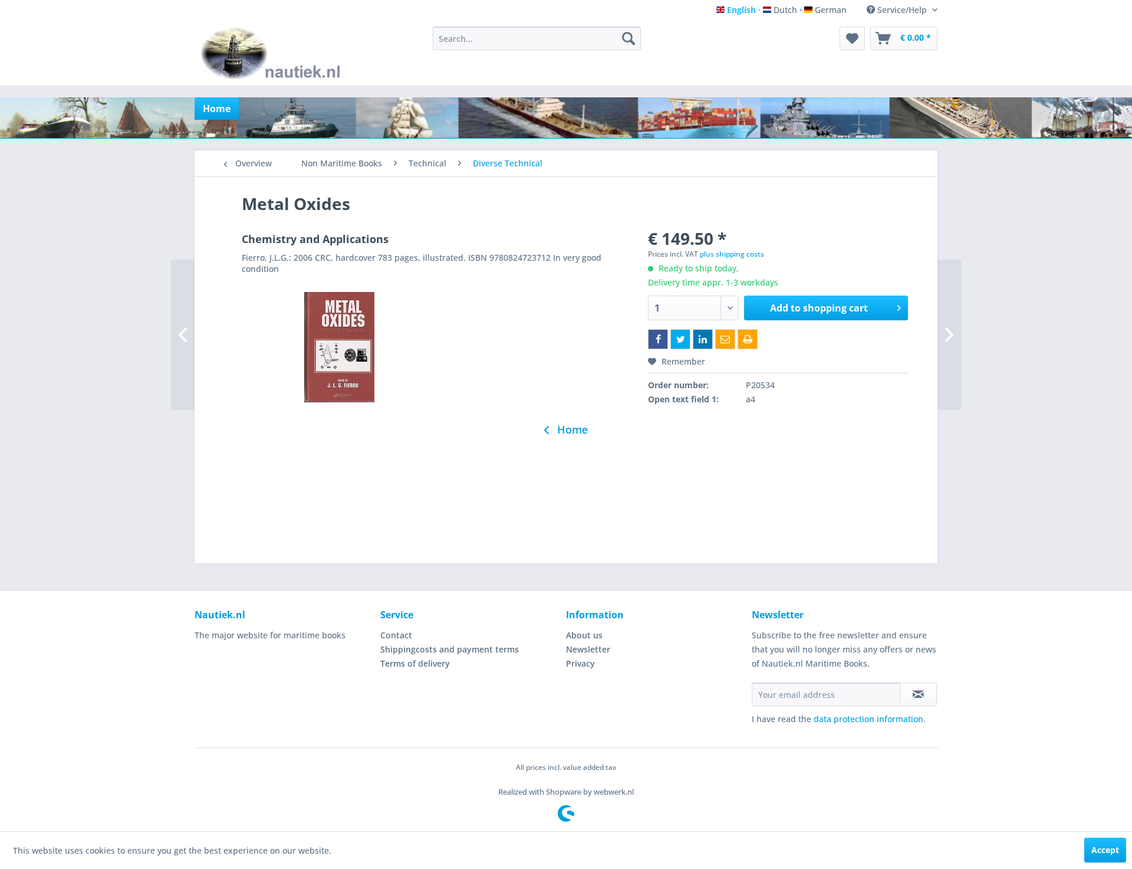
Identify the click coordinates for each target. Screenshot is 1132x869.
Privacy (580, 663)
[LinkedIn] (702, 339)
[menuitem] (537, 38)
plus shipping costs (732, 254)
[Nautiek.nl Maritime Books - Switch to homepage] (273, 53)
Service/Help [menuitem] (902, 9)
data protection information (868, 718)
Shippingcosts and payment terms (449, 649)
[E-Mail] (725, 339)
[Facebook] (658, 339)
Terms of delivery (415, 663)
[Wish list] (852, 38)
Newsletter (588, 649)
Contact (396, 635)
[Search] (628, 38)
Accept (1105, 849)
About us (584, 635)
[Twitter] (680, 339)
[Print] (747, 339)
